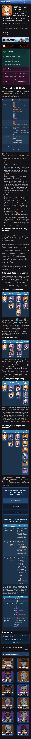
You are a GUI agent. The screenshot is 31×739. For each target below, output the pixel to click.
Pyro (6, 28)
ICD (16, 243)
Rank (3, 30)
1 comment (26, 24)
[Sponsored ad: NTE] (15, 42)
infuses (12, 95)
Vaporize (6, 213)
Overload (13, 213)
